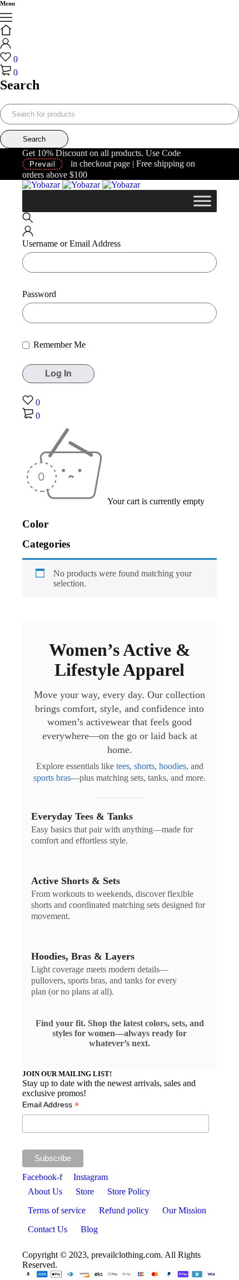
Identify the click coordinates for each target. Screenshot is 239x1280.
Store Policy (128, 1191)
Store (85, 1191)
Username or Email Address (71, 243)
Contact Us (47, 1229)
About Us (45, 1191)
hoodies (172, 766)
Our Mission (184, 1210)
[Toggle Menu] (202, 200)
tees (123, 766)
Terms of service (57, 1210)
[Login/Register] (5, 46)
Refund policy (124, 1210)
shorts (144, 766)
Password (39, 294)
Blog (89, 1229)
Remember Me (58, 344)
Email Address (50, 1106)
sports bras (52, 777)
